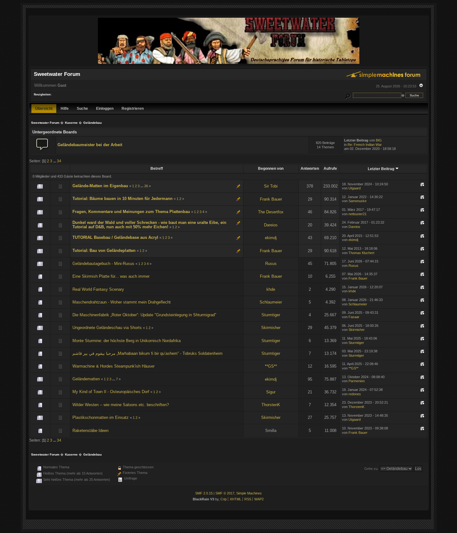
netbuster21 (358, 214)
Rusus (271, 263)
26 (146, 186)
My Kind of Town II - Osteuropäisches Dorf (110, 391)
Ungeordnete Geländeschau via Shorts (107, 327)
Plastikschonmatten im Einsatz (100, 417)
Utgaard (355, 188)
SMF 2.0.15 (204, 493)
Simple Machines (249, 493)
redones (355, 394)
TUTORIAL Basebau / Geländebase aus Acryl (115, 237)
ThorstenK (270, 404)
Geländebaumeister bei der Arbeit (90, 144)
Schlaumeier (271, 302)
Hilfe (65, 108)
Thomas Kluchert (361, 253)
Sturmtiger (270, 315)
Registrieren (133, 108)
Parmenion (357, 381)
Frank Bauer (271, 199)
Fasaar (354, 317)
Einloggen (104, 108)
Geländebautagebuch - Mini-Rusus (103, 263)
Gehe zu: (371, 468)
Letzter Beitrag (381, 169)
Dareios (271, 225)
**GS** (271, 366)
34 (59, 161)
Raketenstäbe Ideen (90, 430)
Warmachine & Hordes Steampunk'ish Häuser (113, 366)
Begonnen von (271, 168)
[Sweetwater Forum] (228, 64)
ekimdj (271, 237)
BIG (379, 140)
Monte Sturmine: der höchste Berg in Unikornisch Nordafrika (126, 340)
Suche (82, 108)
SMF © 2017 (224, 493)
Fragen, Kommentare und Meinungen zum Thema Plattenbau (131, 211)
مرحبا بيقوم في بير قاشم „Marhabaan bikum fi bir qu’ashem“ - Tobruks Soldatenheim (147, 353)
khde (270, 289)
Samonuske (358, 201)
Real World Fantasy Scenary (98, 289)
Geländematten (86, 379)
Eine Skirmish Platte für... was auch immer (111, 276)
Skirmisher (270, 327)
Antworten (310, 168)
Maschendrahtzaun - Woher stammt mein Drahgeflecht (121, 302)
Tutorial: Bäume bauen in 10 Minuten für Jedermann (122, 198)
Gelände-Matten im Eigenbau (100, 185)
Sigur (270, 392)
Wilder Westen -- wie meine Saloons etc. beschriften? (120, 404)
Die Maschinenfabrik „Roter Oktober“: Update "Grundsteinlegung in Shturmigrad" (144, 315)
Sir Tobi (271, 186)
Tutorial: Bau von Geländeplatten (104, 250)
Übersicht (44, 108)
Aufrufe (330, 168)
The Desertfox (271, 212)
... (55, 161)
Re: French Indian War (365, 144)
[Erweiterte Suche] (347, 95)
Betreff (156, 168)
